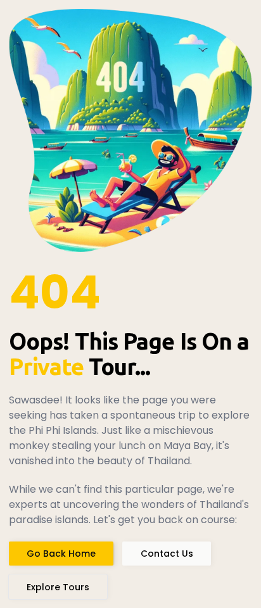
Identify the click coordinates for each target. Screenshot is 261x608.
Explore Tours (58, 587)
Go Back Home (61, 553)
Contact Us (167, 553)
